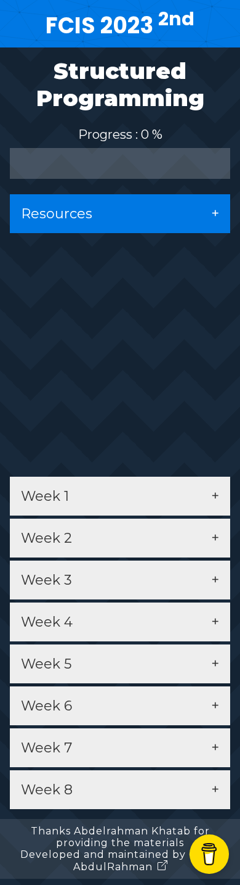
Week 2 (46, 538)
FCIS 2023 (120, 25)
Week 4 (47, 622)
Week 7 (46, 747)
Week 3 (46, 580)
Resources (56, 213)
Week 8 (47, 789)
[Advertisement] (120, 353)
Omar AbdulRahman (146, 861)
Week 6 (46, 706)
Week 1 (45, 496)
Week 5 (46, 664)
